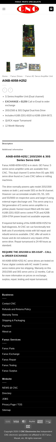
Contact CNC (9, 303)
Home (5, 76)
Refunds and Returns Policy (16, 309)
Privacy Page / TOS (12, 404)
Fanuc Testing (9, 365)
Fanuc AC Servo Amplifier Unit (39, 76)
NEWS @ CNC (10, 388)
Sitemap (6, 410)
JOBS (5, 399)
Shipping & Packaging (13, 320)
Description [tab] (7, 144)
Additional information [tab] (12, 149)
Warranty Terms (10, 315)
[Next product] (4, 90)
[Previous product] (10, 90)
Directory (6, 393)
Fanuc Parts (8, 348)
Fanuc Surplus (9, 371)
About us (6, 331)
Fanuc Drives (16, 76)
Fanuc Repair (9, 359)
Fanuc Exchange (11, 354)
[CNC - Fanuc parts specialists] (28, 9)
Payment (6, 326)
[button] (4, 8)
